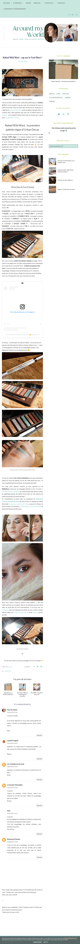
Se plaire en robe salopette (65, 180)
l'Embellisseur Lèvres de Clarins (30, 506)
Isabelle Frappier (12, 740)
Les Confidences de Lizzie (15, 764)
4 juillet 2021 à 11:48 (12, 842)
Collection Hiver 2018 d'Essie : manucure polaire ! (66, 171)
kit (37, 345)
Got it (46, 942)
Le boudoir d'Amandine (14, 785)
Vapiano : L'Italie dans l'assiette (66, 189)
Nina (8, 811)
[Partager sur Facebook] (33, 666)
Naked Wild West (15, 110)
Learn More (37, 942)
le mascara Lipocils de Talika (19, 504)
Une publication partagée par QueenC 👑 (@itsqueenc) (22, 334)
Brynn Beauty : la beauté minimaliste (63, 81)
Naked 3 (5, 115)
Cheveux (67, 97)
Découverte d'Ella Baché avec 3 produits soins (66, 161)
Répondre (39, 735)
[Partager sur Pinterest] (41, 666)
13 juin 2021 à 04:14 (12, 743)
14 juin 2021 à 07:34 (12, 766)
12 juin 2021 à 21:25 (12, 712)
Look (58, 93)
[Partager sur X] (37, 666)
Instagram (5, 610)
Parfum (51, 101)
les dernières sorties (12, 117)
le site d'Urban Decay (21, 612)
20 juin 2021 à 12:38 (12, 787)
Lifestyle (66, 93)
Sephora (35, 612)
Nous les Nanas (12, 710)
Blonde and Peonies (13, 839)
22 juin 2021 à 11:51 (12, 813)
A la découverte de (55, 97)
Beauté (8, 671)
